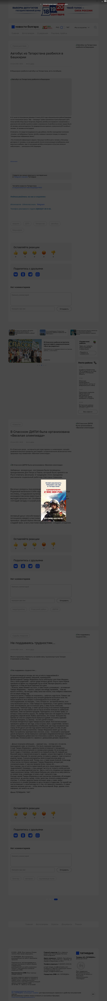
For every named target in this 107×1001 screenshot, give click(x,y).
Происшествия (19, 46)
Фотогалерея (28, 33)
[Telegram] (30, 274)
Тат (67, 27)
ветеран (29, 878)
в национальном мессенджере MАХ (27, 187)
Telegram (41, 204)
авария (16, 223)
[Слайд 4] (43, 365)
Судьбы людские (20, 635)
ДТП (27, 223)
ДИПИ (55, 609)
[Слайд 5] (45, 365)
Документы (67, 924)
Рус (57, 27)
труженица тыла (46, 878)
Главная (15, 33)
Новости (16, 424)
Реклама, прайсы (59, 33)
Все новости (87, 412)
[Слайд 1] (37, 365)
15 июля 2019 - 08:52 (16, 63)
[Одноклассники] (23, 274)
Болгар (16, 878)
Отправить (64, 309)
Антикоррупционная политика (22, 991)
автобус (55, 223)
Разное (78, 924)
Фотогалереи (42, 924)
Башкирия (17, 230)
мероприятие (19, 609)
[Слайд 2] (39, 365)
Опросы (54, 924)
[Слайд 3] (41, 365)
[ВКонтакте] (16, 274)
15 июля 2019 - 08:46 (16, 442)
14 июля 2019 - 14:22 (16, 649)
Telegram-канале (21, 177)
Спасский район (38, 609)
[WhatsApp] (38, 274)
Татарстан (40, 223)
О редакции (42, 33)
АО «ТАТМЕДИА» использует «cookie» (25, 993)
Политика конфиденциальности (23, 997)
